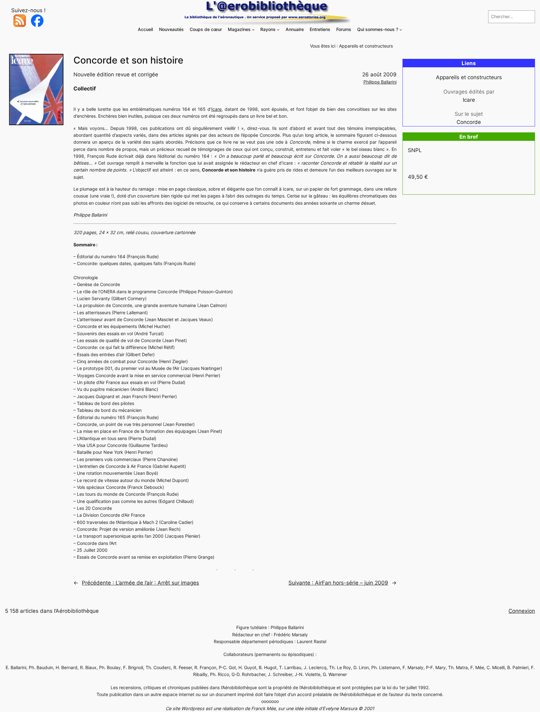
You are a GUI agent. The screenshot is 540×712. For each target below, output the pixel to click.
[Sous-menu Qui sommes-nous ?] (400, 29)
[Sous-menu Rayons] (278, 29)
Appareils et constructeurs (366, 46)
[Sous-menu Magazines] (253, 29)
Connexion (521, 611)
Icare (216, 109)
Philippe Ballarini (380, 82)
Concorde (469, 122)
